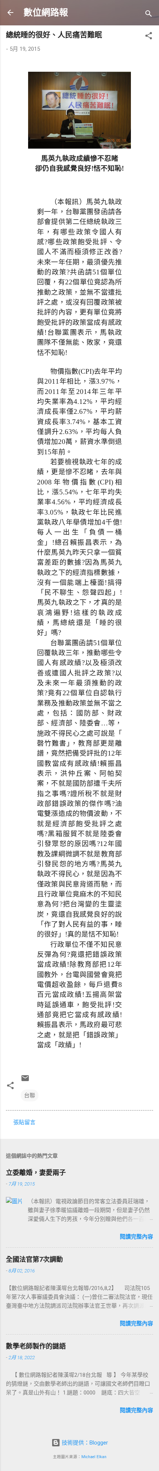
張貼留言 (24, 1122)
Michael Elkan (93, 1456)
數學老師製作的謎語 (36, 1346)
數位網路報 (46, 12)
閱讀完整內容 (136, 1236)
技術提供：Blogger (84, 1442)
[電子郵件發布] (25, 1080)
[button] (148, 37)
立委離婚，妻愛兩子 (36, 1172)
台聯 (29, 1095)
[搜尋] (148, 15)
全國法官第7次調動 (34, 1259)
